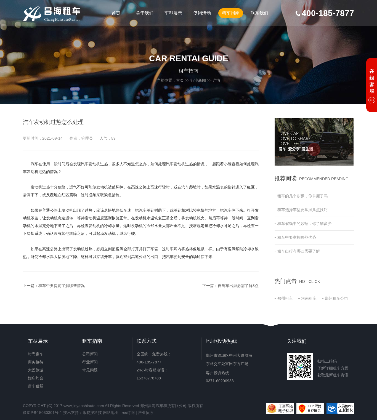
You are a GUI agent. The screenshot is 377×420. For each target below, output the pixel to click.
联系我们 (259, 13)
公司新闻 (90, 354)
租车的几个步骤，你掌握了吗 (302, 196)
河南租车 (309, 298)
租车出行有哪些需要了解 (298, 251)
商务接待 (35, 362)
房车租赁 (35, 386)
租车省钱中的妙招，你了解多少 (304, 223)
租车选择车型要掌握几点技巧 (302, 210)
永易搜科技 (92, 412)
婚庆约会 (35, 378)
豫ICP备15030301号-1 (42, 412)
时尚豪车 (35, 354)
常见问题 (90, 370)
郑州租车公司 (336, 298)
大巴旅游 (35, 370)
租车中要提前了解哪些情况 (61, 285)
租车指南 (231, 13)
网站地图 (110, 412)
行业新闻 (198, 80)
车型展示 (173, 13)
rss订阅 (128, 412)
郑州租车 (285, 298)
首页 (115, 13)
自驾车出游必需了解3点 (238, 285)
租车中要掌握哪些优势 (296, 237)
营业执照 (145, 412)
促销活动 (202, 13)
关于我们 (144, 13)
